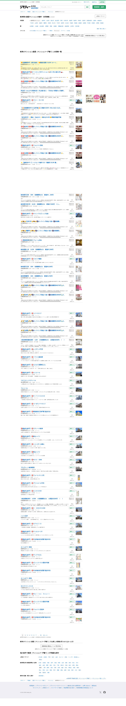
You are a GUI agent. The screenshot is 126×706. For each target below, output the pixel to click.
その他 (68, 30)
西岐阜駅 (67, 26)
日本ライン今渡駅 (35, 196)
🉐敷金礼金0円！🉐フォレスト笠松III (32, 609)
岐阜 (26, 64)
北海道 (44, 662)
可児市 (32, 23)
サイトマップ (36, 687)
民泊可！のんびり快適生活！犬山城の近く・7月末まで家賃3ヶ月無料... (43, 90)
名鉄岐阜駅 (34, 469)
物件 (22, 85)
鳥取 (74, 667)
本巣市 (49, 23)
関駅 (51, 26)
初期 (22, 94)
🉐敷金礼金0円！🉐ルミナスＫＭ (31, 491)
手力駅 (33, 64)
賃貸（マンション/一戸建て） (39, 11)
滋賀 (62, 667)
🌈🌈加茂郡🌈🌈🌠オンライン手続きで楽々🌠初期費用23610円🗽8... (43, 330)
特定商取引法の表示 (69, 687)
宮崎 (40, 672)
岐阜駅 (32, 26)
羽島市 (79, 20)
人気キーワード (100, 16)
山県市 (36, 23)
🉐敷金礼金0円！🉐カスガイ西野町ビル (33, 365)
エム (22, 166)
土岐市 (94, 20)
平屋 (49, 657)
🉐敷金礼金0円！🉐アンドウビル (31, 555)
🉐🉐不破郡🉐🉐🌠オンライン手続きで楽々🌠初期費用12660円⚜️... (42, 136)
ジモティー (23, 11)
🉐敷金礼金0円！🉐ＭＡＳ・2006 (31, 459)
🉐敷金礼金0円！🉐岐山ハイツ (30, 436)
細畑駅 (33, 315)
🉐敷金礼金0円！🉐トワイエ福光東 (32, 357)
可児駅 (33, 351)
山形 (63, 662)
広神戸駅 (33, 413)
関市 (61, 20)
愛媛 (58, 670)
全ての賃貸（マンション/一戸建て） (38, 30)
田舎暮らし (76, 657)
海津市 (62, 23)
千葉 (58, 665)
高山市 (52, 20)
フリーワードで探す (56, 687)
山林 (56, 657)
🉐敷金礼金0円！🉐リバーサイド (31, 313)
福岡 (65, 670)
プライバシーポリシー (42, 685)
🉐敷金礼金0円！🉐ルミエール (30, 372)
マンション (51, 11)
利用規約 (31, 685)
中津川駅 (77, 26)
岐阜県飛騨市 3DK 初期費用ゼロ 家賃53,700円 (37, 276)
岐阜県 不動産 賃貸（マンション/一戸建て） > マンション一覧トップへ (86, 678)
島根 (78, 667)
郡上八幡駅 (34, 251)
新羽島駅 (33, 492)
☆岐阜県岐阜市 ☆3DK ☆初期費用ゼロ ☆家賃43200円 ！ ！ (42, 498)
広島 (44, 670)
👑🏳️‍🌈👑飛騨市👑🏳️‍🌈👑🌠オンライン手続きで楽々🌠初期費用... (40, 230)
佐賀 (69, 670)
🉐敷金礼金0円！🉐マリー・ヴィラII (32, 100)
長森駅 (33, 242)
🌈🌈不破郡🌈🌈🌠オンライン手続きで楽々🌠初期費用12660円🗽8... (43, 321)
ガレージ (61, 657)
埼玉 (54, 665)
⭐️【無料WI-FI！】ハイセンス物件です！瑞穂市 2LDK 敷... (39, 162)
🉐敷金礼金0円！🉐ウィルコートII (31, 531)
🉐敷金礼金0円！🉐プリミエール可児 (32, 483)
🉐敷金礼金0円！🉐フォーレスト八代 (32, 475)
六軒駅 (32, 517)
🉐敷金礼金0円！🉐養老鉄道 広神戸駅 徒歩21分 (36, 411)
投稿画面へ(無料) (99, 7)
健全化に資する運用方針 (74, 685)
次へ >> (45, 635)
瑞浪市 (75, 20)
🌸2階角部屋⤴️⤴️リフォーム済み (31, 240)
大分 (76, 670)
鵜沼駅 (33, 92)
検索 (87, 7)
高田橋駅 (33, 147)
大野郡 (97, 23)
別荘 (53, 657)
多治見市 (57, 20)
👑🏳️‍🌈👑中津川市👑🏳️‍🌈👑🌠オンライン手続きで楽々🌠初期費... (40, 221)
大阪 (51, 667)
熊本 (72, 670)
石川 (77, 662)
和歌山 (70, 667)
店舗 (66, 657)
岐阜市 (43, 20)
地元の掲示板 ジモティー (77, 2)
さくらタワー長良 (26, 547)
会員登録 (102, 2)
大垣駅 (36, 26)
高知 (62, 670)
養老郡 (101, 23)
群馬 (73, 665)
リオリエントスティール (28, 380)
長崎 (80, 670)
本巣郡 (93, 23)
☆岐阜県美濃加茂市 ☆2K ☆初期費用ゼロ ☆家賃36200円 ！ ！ (43, 340)
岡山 (40, 670)
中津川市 (66, 20)
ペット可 (70, 657)
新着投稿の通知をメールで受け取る (95, 35)
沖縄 (48, 672)
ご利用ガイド (45, 687)
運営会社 (94, 685)
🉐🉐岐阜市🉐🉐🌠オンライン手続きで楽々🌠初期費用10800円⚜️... (42, 126)
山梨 (44, 665)
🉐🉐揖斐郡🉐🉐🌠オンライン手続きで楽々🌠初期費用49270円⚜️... (42, 81)
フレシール (24, 388)
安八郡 (66, 23)
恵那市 (83, 20)
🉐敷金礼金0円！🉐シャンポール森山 (32, 444)
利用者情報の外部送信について (84, 687)
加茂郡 (84, 23)
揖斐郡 (80, 23)
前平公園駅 (36, 341)
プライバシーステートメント (58, 685)
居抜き (40, 659)
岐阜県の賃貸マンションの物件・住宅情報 (34, 17)
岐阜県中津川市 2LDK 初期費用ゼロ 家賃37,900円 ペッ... (40, 204)
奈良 (66, 667)
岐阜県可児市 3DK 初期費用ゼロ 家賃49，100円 (38, 195)
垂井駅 (33, 564)
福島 (66, 662)
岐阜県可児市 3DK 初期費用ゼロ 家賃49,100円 (37, 266)
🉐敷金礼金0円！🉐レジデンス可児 (32, 349)
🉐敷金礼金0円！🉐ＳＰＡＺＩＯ (31, 523)
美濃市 (70, 20)
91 (41, 635)
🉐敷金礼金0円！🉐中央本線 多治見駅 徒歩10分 (36, 539)
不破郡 (71, 23)
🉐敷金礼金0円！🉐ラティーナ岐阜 (32, 428)
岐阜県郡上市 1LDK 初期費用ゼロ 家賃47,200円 (37, 249)
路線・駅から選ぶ (101, 28)
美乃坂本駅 (35, 206)
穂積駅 (33, 109)
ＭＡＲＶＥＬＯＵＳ (27, 586)
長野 (47, 665)
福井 (40, 665)
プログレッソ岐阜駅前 (28, 467)
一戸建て (50, 30)
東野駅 (46, 26)
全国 (40, 662)
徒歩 (22, 66)
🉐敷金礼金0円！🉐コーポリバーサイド (33, 403)
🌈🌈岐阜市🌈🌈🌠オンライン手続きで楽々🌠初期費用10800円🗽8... (43, 295)
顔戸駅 (72, 26)
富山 (73, 662)
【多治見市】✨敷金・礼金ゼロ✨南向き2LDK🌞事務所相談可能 (41, 117)
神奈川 (62, 665)
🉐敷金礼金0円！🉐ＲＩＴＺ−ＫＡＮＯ (33, 396)
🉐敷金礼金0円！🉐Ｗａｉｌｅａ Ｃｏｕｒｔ (35, 594)
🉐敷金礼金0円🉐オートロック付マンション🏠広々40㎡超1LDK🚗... (42, 72)
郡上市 (53, 23)
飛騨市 (45, 23)
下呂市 (58, 23)
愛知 (77, 665)
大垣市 (47, 20)
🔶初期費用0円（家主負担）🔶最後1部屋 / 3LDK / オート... (39, 62)
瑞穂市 (40, 23)
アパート (63, 30)
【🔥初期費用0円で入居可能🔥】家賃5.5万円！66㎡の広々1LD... (41, 108)
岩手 (52, 662)
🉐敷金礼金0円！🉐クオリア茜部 (31, 259)
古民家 (45, 657)
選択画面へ (41, 675)
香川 (54, 670)
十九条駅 (33, 164)
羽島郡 (75, 23)
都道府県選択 (34, 8)
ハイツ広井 (24, 516)
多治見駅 (42, 26)
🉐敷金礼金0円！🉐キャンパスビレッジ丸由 (34, 213)
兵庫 (55, 667)
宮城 (55, 662)
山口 (47, 670)
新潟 (70, 662)
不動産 (29, 11)
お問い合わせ (86, 685)
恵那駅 (55, 26)
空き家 (40, 657)
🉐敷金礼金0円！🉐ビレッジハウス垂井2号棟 (35, 562)
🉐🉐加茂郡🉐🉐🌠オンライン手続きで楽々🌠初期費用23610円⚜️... (42, 153)
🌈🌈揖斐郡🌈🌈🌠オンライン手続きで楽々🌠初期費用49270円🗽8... (43, 285)
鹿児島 (44, 672)
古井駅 (34, 446)
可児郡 (88, 23)
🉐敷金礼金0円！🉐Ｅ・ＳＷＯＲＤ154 (33, 508)
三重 (44, 667)
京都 (59, 667)
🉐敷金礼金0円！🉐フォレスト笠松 (32, 145)
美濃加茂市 (89, 20)
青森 (48, 662)
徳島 (51, 670)
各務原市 (99, 20)
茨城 (66, 665)
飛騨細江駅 (60, 26)
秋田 (59, 662)
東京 (51, 665)
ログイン (94, 2)
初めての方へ (87, 2)
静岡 (48, 667)
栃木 (70, 665)
